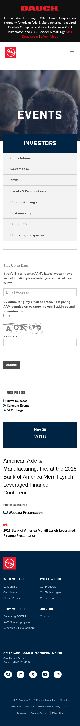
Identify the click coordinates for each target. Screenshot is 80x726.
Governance (19, 169)
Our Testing (47, 598)
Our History (10, 592)
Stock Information (24, 158)
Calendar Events (18, 405)
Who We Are (14, 579)
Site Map (29, 706)
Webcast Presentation (26, 512)
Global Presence (13, 598)
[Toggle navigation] (72, 53)
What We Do (50, 579)
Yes (9, 315)
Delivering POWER (14, 616)
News (14, 180)
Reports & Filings (23, 202)
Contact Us (18, 224)
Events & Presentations (28, 191)
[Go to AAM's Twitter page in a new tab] (34, 674)
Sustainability (20, 213)
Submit (11, 364)
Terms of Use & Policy (49, 706)
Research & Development (18, 628)
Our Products (48, 586)
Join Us (46, 609)
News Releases (17, 401)
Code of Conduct (39, 713)
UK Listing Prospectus (27, 235)
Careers (45, 616)
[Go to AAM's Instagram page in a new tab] (58, 674)
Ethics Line (58, 713)
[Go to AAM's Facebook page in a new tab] (9, 674)
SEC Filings (15, 410)
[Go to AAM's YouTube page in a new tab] (46, 674)
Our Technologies (50, 592)
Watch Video (49, 36)
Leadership (10, 586)
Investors (40, 143)
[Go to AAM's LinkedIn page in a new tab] (22, 674)
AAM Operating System (17, 622)
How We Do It (15, 609)
